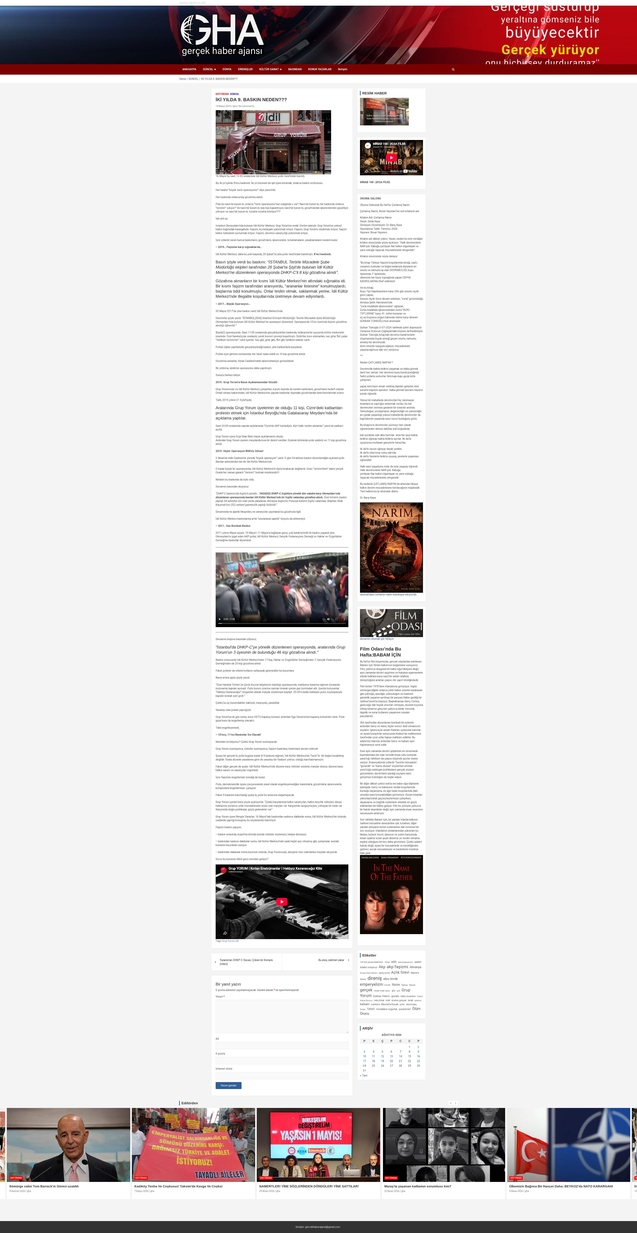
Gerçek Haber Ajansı (382, 991)
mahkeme (375, 1004)
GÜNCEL (208, 69)
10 (364, 1056)
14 (400, 1056)
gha (235, 106)
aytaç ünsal (384, 973)
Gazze (412, 985)
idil (237, 941)
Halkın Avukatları (408, 996)
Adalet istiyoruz (368, 967)
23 (418, 1061)
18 (373, 1061)
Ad (217, 1038)
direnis (363, 979)
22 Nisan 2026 (141, 1191)
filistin (396, 984)
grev (398, 991)
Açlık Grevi (400, 972)
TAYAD (371, 1009)
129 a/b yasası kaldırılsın (371, 962)
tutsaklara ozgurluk (386, 1009)
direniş (375, 978)
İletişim (342, 69)
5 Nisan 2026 (266, 1191)
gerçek (366, 990)
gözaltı (395, 996)
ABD (393, 961)
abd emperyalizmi (405, 962)
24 (364, 1065)
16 (418, 1056)
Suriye (362, 1009)
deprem (415, 972)
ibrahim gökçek (398, 1000)
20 (391, 1061)
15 (409, 1056)
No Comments (246, 106)
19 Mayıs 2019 (223, 106)
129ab (387, 962)
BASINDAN (295, 69)
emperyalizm (371, 984)
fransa (404, 985)
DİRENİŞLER (245, 69)
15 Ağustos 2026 (393, 1191)
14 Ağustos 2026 (518, 1191)
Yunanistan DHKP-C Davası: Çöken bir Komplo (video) (246, 962)
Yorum (220, 996)
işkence (417, 1000)
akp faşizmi (397, 966)
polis (402, 1004)
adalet (418, 962)
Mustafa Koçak (389, 1004)
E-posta (220, 1053)
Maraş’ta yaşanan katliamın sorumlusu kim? (167, 1186)
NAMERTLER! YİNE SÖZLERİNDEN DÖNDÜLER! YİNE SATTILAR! (59, 1186)
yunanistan (405, 1009)
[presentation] (450, 1103)
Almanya (415, 967)
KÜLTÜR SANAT (269, 69)
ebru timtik (390, 979)
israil (410, 1000)
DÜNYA (227, 69)
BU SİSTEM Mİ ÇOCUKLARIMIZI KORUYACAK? (545, 1186)
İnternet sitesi (224, 1068)
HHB (388, 1000)
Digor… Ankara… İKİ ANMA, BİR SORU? (414, 1186)
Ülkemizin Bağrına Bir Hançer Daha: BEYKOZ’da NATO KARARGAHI (311, 1186)
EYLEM (387, 985)
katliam (364, 1004)
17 (364, 1061)
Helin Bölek (379, 1000)
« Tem (363, 1075)
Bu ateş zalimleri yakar (331, 960)
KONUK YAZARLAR (319, 69)
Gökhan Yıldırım (381, 996)
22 (409, 1061)
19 (382, 1061)
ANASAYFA (189, 69)
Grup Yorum (228, 941)
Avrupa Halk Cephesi (368, 973)
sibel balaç (411, 1004)
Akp (382, 967)
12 (382, 1056)
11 (373, 1056)
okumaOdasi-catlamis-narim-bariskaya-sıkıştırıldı (388, 594)
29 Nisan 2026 (16, 1191)
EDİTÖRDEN (222, 94)
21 (400, 1061)
